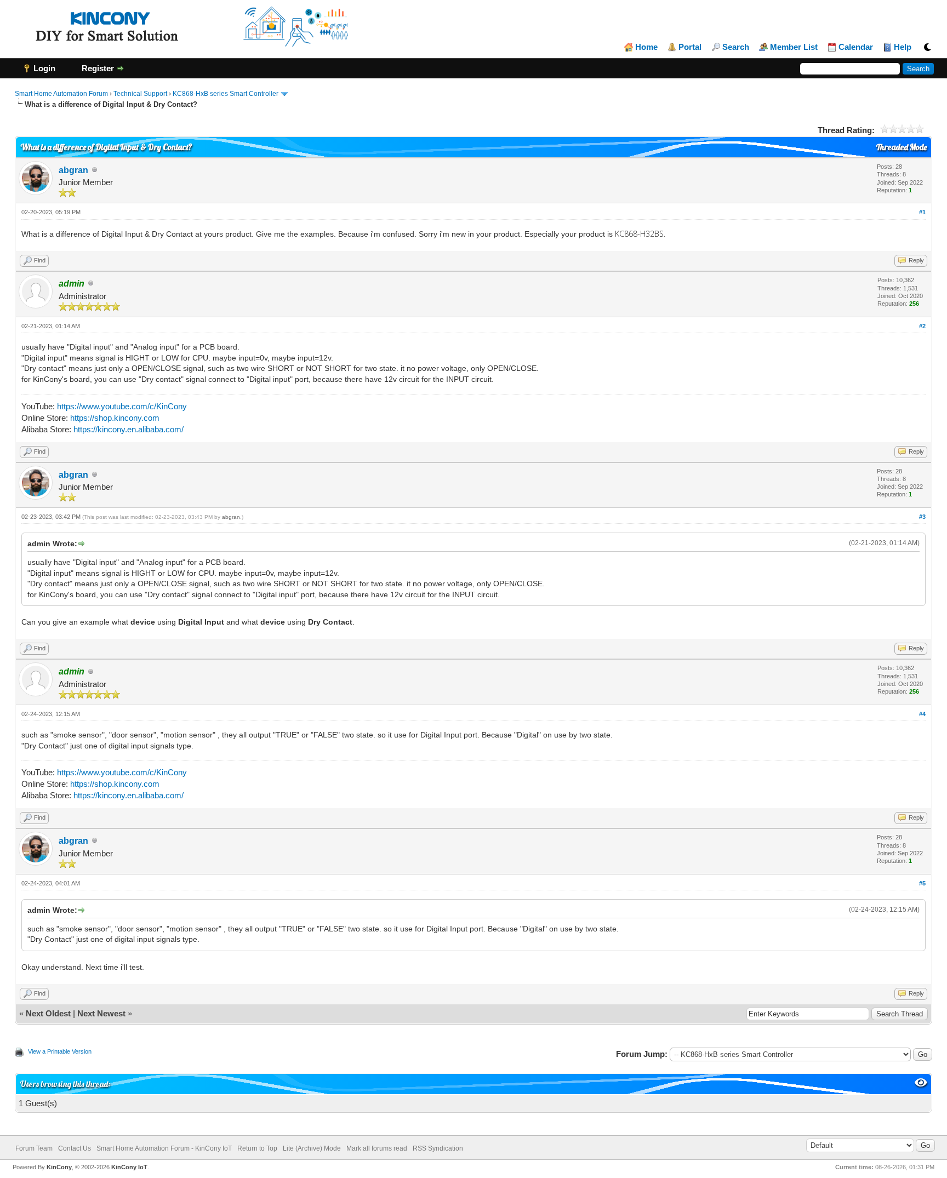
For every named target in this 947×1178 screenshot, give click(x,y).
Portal (689, 47)
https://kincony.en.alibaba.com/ (128, 429)
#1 (922, 212)
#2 (922, 326)
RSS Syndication (438, 1148)
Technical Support (140, 94)
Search (735, 47)
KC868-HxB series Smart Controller (225, 94)
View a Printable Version (60, 1051)
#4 (922, 714)
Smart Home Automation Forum (61, 94)
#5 (922, 883)
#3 (922, 516)
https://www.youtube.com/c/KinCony (122, 406)
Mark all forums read (376, 1148)
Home (646, 47)
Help (902, 47)
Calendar (855, 47)
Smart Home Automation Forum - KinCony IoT (164, 1148)
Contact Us (74, 1148)
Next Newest (101, 1013)
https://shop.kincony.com (114, 417)
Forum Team (34, 1148)
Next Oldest (48, 1013)
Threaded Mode (901, 147)
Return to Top (257, 1148)
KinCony (59, 1167)
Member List (794, 47)
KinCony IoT (129, 1167)
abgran (73, 170)
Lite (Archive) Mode (312, 1148)
